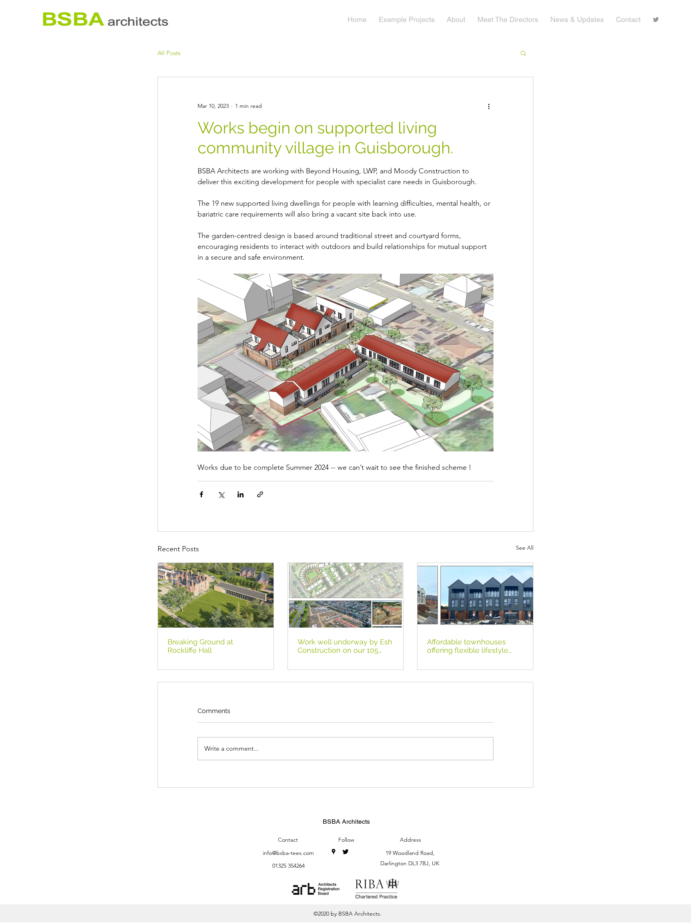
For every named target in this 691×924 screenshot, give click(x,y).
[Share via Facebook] (201, 494)
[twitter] (656, 20)
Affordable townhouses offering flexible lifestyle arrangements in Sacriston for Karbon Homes (471, 646)
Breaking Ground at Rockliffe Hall (200, 646)
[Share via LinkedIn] (240, 494)
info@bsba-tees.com (288, 852)
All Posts (169, 53)
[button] (523, 53)
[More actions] (488, 106)
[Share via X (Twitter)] (221, 494)
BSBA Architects (346, 821)
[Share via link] (260, 494)
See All (524, 547)
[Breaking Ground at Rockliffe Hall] (216, 595)
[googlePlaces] (334, 852)
